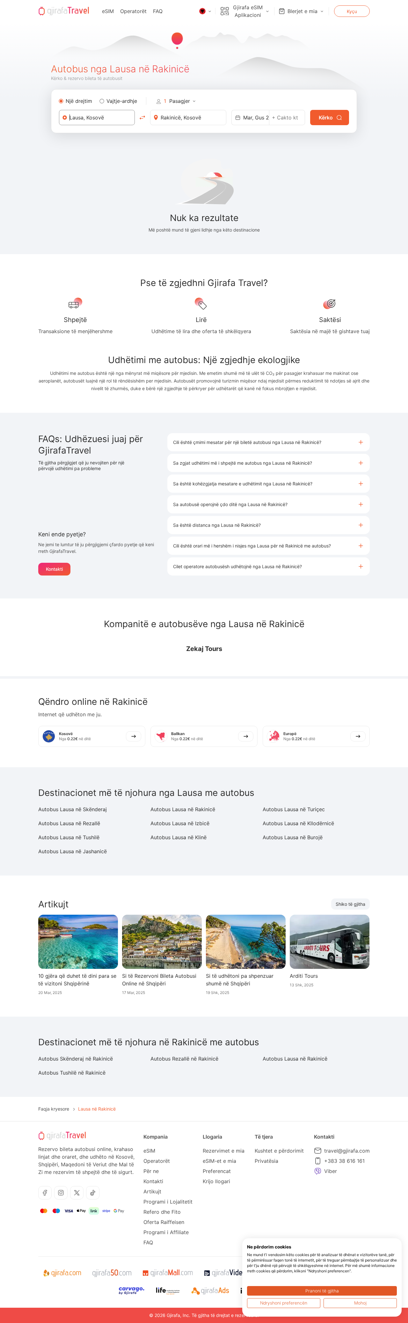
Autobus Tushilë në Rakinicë (72, 1072)
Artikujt (152, 1191)
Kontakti (54, 569)
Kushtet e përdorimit (279, 1151)
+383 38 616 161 (344, 1161)
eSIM (108, 11)
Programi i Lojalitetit (168, 1201)
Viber (330, 1171)
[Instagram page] (61, 1192)
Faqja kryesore (53, 1109)
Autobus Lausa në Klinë (178, 837)
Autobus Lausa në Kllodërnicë (298, 823)
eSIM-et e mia (219, 1161)
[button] (268, 442)
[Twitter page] (76, 1192)
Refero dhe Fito (162, 1212)
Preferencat (217, 1171)
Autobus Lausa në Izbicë (179, 823)
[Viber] (318, 1171)
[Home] (63, 11)
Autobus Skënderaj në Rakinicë (75, 1058)
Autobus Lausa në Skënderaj (72, 809)
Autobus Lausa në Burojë (293, 837)
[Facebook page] (45, 1192)
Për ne (151, 1171)
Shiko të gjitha (350, 904)
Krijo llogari (216, 1181)
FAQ (158, 11)
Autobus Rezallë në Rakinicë (184, 1058)
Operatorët (133, 11)
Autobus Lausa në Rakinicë (182, 809)
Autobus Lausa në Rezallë (69, 823)
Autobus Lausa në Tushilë (68, 837)
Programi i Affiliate (166, 1232)
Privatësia (266, 1161)
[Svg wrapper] (62, 1273)
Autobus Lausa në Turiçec (294, 809)
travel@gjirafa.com (347, 1151)
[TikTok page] (92, 1192)
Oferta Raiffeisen (163, 1222)
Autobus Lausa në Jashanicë (72, 851)
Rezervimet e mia (223, 1151)
